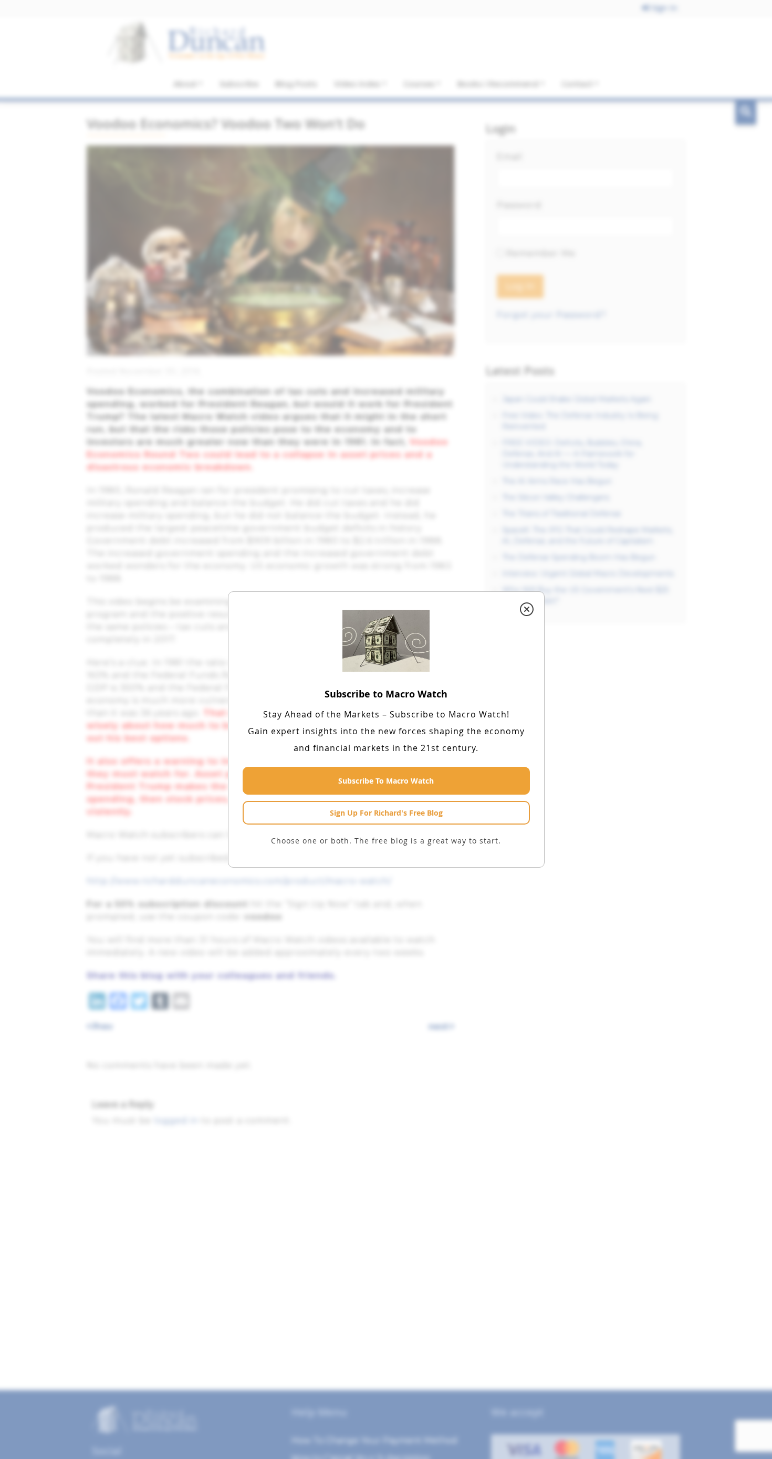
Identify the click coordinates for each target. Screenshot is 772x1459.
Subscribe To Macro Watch (386, 781)
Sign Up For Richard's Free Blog (386, 813)
